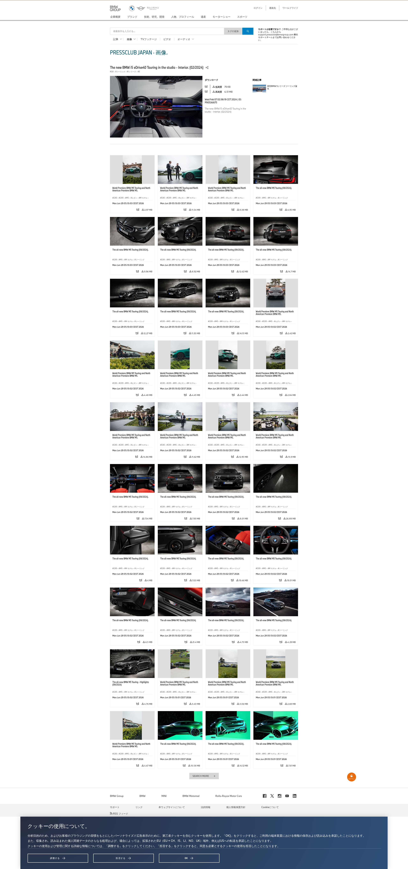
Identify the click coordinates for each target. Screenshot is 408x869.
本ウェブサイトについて (172, 807)
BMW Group (117, 796)
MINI (164, 796)
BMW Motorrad (190, 796)
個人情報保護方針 (235, 807)
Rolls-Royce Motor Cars (228, 796)
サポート (115, 807)
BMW (142, 796)
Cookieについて (270, 807)
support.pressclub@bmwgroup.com (275, 34)
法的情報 (205, 807)
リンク (139, 807)
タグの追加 (233, 31)
